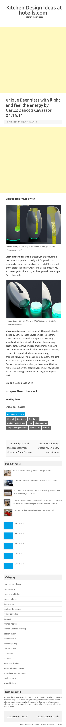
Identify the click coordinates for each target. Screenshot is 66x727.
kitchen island (10, 639)
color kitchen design (12, 584)
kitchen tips (9, 653)
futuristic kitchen (11, 614)
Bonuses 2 (19, 554)
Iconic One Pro (26, 724)
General (7, 619)
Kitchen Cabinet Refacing (15, 629)
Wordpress (57, 724)
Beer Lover (33, 419)
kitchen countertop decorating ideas (41, 702)
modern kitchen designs (14, 668)
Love (30, 423)
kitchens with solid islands (37, 704)
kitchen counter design (14, 704)
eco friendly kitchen (12, 609)
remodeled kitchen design (15, 673)
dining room (9, 604)
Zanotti (46, 428)
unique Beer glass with (17, 428)
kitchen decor (10, 634)
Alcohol (10, 419)
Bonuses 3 (19, 543)
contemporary (10, 589)
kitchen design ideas (16, 423)
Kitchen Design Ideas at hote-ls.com (34, 9)
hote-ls (7, 697)
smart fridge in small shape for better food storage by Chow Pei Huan (19, 447)
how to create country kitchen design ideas (32, 470)
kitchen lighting (10, 644)
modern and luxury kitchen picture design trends (36, 480)
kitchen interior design (35, 697)
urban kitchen (10, 683)
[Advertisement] (33, 60)
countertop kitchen (12, 594)
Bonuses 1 (19, 564)
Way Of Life (35, 428)
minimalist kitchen (11, 663)
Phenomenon (41, 423)
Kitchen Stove (10, 648)
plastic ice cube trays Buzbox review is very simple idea (48, 447)
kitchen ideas (16, 122)
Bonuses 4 (19, 533)
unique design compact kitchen (40, 699)
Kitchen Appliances (15, 414)
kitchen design (18, 697)
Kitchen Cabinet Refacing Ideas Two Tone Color (35, 510)
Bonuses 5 (19, 523)
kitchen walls (9, 658)
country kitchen (10, 599)
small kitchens (10, 678)
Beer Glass (21, 419)
